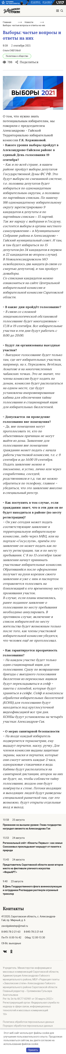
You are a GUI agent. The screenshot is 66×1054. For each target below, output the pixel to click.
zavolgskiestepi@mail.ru (14, 926)
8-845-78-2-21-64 (33, 931)
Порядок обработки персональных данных (28, 1025)
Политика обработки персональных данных (28, 1021)
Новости (29, 22)
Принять (33, 1050)
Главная (7, 22)
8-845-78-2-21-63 (10, 931)
